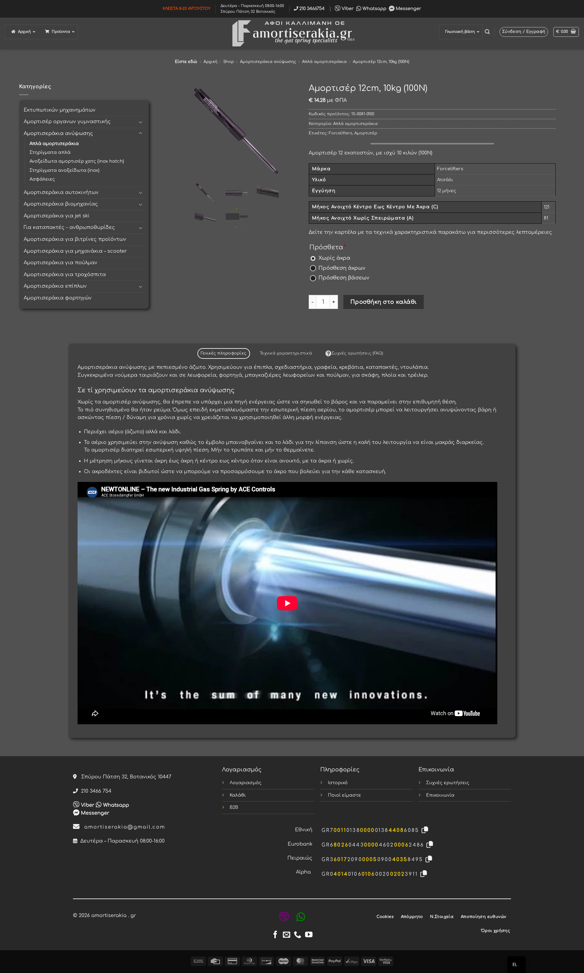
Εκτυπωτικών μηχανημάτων (60, 110)
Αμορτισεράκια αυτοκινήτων (61, 192)
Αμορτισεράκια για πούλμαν (60, 262)
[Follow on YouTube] (308, 935)
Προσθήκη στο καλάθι (383, 302)
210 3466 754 (94, 791)
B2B (234, 807)
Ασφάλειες (42, 179)
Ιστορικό (338, 782)
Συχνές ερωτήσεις (447, 782)
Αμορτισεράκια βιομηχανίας (61, 204)
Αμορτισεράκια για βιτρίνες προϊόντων (75, 239)
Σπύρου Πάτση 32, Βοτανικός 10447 (124, 777)
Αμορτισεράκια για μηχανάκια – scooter (75, 251)
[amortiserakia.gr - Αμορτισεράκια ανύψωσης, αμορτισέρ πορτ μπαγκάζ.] (292, 34)
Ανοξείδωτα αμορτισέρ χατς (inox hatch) (77, 161)
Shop (228, 62)
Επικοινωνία (440, 795)
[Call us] (297, 935)
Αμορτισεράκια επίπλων (55, 286)
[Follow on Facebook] (275, 935)
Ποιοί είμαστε (344, 795)
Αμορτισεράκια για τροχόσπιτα (65, 274)
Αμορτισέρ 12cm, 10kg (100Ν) (381, 62)
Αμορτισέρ (365, 133)
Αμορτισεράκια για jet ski (56, 216)
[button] (487, 32)
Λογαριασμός (246, 782)
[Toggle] (140, 122)
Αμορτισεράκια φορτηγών (58, 298)
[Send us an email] (286, 935)
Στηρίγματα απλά (50, 152)
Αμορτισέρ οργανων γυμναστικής (67, 121)
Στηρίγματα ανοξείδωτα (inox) (64, 170)
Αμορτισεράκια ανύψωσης (268, 62)
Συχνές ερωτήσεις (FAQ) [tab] (357, 353)
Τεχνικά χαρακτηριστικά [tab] (286, 353)
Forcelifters (340, 133)
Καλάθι (238, 795)
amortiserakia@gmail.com (122, 827)
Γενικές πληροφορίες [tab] (223, 353)
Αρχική (210, 62)
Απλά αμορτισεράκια (324, 62)
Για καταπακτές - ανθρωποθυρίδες (69, 227)
